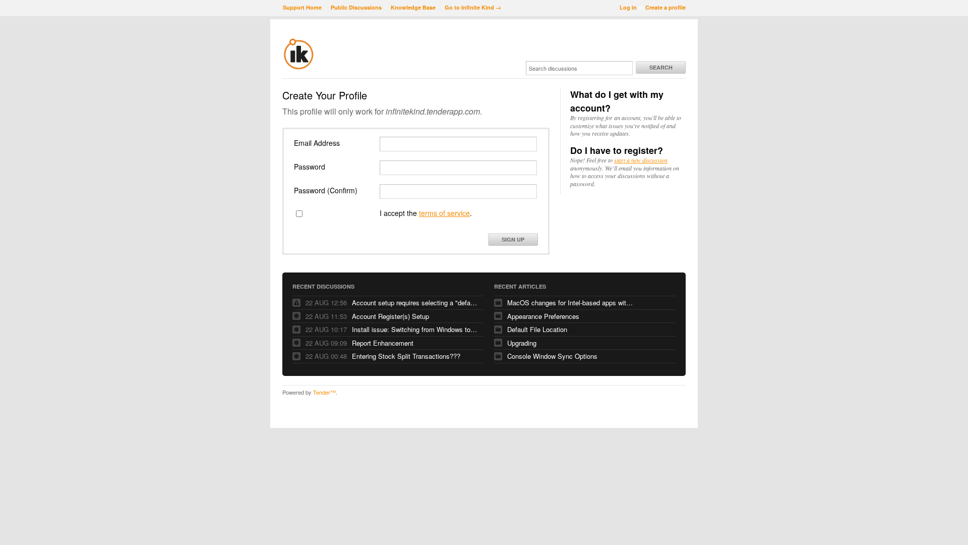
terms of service (444, 213)
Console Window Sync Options (552, 356)
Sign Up (513, 239)
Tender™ (324, 392)
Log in (628, 7)
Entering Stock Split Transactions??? (406, 356)
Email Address (317, 143)
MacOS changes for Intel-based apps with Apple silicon (570, 302)
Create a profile (665, 7)
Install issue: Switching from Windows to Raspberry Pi (415, 329)
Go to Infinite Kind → (473, 7)
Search (661, 67)
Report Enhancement (382, 343)
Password (309, 166)
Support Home (302, 7)
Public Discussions (356, 7)
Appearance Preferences (543, 316)
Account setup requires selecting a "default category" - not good (415, 302)
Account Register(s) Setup (390, 316)
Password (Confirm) (325, 190)
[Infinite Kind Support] (298, 67)
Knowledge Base (413, 7)
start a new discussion (641, 160)
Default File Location (537, 329)
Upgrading (521, 343)
